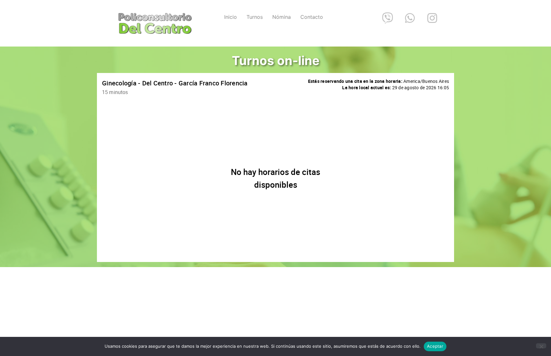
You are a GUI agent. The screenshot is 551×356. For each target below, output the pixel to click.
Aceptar (435, 346)
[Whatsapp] (410, 18)
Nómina (281, 17)
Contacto (311, 17)
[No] (541, 345)
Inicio (230, 17)
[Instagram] (432, 18)
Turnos (254, 17)
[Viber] (387, 18)
